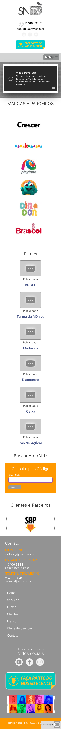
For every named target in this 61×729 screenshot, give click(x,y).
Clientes (12, 614)
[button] (51, 57)
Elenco (12, 621)
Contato (12, 635)
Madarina (30, 348)
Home (11, 593)
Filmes (11, 607)
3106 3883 (14, 564)
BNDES (30, 285)
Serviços (13, 600)
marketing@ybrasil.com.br (19, 554)
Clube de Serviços (20, 628)
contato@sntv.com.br (17, 567)
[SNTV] (30, 8)
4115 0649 (14, 578)
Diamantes (30, 380)
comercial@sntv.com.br (18, 581)
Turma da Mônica (30, 317)
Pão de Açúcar (30, 443)
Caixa (30, 411)
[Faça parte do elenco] (30, 44)
